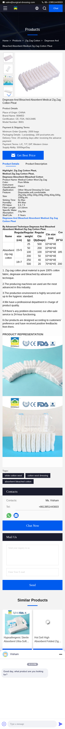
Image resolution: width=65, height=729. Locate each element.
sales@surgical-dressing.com (20, 2)
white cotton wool (13, 475)
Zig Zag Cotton (32, 40)
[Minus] (60, 654)
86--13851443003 (53, 2)
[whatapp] (9, 515)
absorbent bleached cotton (18, 481)
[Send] (60, 723)
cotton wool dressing (38, 475)
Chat (55, 8)
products (16, 40)
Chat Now (32, 525)
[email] (16, 515)
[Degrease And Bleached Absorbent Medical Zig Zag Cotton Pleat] (38, 75)
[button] (9, 95)
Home (6, 40)
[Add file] (4, 723)
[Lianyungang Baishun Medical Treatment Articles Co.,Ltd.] (15, 8)
